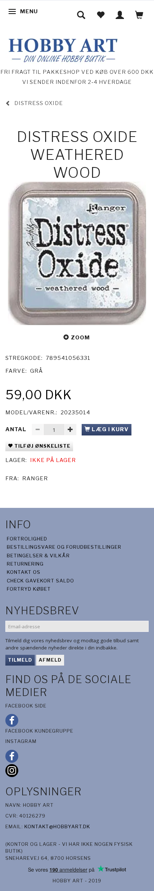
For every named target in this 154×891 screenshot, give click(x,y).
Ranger (35, 478)
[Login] (120, 14)
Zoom (80, 337)
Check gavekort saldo (40, 580)
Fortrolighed (27, 539)
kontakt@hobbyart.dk (57, 826)
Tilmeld (20, 660)
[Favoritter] (100, 14)
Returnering (25, 564)
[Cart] (139, 14)
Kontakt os (23, 572)
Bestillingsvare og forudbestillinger (64, 547)
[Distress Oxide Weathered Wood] (77, 253)
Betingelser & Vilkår (38, 555)
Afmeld (50, 660)
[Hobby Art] (62, 49)
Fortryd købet (29, 589)
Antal (16, 429)
